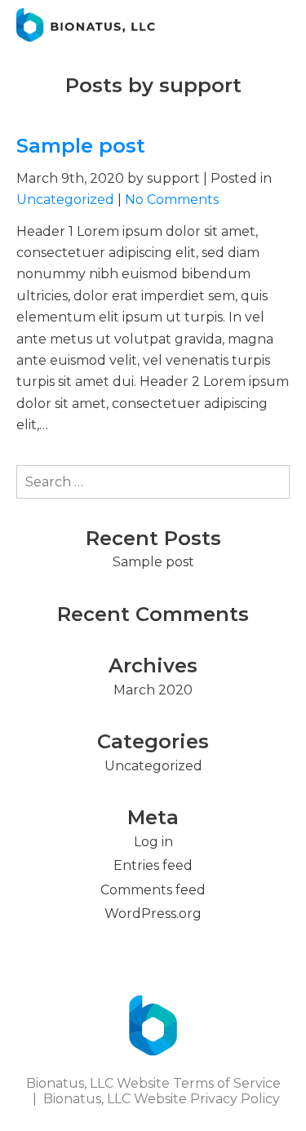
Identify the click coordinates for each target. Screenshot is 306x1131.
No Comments (172, 199)
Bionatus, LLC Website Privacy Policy (161, 1099)
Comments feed (153, 890)
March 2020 (153, 690)
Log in (153, 841)
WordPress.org (153, 913)
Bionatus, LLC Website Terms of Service (153, 1083)
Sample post (80, 145)
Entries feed (153, 865)
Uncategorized (65, 199)
